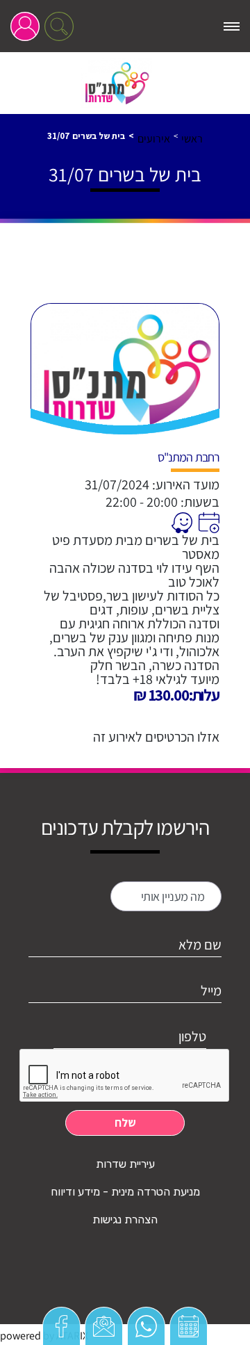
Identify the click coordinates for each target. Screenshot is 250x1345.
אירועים (154, 138)
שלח (125, 1122)
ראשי (192, 138)
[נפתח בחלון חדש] (207, 522)
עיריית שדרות (125, 1164)
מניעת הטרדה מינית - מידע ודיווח (125, 1191)
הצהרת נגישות (125, 1219)
